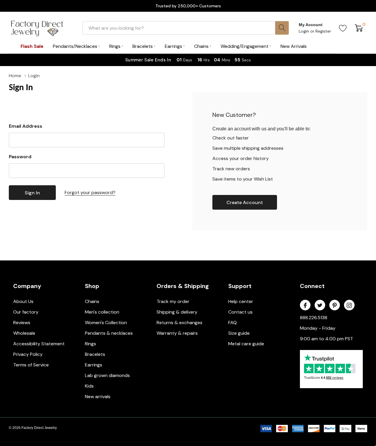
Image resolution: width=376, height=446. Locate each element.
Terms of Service (31, 365)
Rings (90, 344)
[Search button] (282, 28)
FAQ (232, 322)
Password (20, 157)
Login (304, 31)
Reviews (21, 322)
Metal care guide (246, 344)
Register (323, 31)
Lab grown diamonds (107, 375)
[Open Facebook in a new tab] (305, 305)
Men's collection (102, 312)
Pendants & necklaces (109, 333)
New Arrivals (294, 46)
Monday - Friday (317, 328)
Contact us (240, 312)
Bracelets (95, 354)
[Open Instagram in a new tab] (349, 305)
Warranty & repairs (177, 333)
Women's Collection (106, 322)
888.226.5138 (313, 317)
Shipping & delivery (177, 312)
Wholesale (24, 333)
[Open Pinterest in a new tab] (335, 305)
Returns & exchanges (179, 322)
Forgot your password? (90, 192)
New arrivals (97, 396)
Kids (89, 386)
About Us (23, 301)
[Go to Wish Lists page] (343, 28)
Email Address (25, 126)
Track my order (173, 301)
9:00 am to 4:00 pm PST (326, 339)
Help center (240, 301)
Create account (244, 202)
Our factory (25, 312)
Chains (92, 301)
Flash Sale (32, 46)
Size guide (239, 333)
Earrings (93, 365)
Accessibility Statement (39, 344)
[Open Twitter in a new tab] (320, 305)
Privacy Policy (28, 354)
